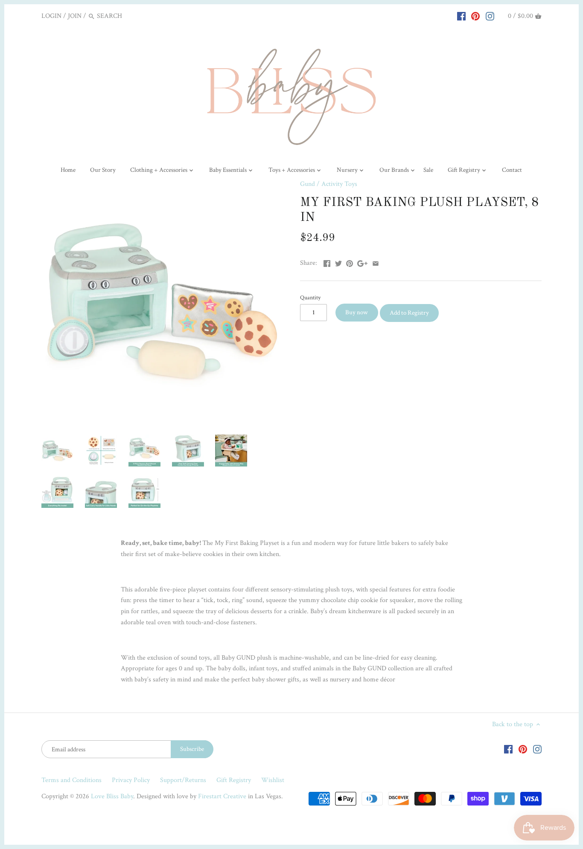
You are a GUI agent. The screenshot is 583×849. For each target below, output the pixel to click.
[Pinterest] (475, 16)
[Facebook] (461, 16)
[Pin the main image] (349, 262)
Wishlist (272, 780)
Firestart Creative (222, 796)
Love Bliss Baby (112, 796)
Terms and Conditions (71, 780)
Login (51, 16)
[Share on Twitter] (338, 262)
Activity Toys (339, 184)
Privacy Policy (131, 780)
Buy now (356, 312)
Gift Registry (233, 780)
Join (75, 16)
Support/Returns (183, 780)
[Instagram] (490, 16)
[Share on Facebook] (327, 262)
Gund (307, 184)
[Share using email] (375, 262)
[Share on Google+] (362, 262)
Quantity (310, 297)
